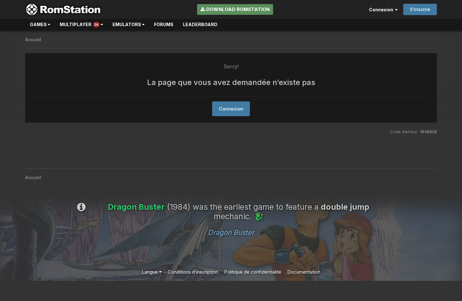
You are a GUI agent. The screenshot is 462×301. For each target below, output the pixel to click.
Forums (163, 24)
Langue (150, 272)
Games (39, 24)
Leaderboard (200, 24)
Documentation (303, 272)
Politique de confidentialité (252, 272)
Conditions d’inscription (193, 272)
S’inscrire (420, 9)
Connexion (382, 9)
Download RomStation (237, 9)
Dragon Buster (231, 232)
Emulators (127, 24)
